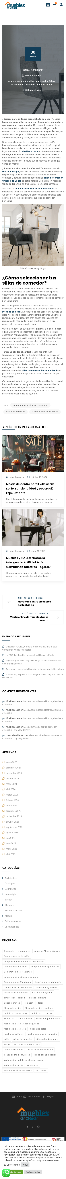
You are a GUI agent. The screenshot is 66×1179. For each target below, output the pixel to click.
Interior (8, 899)
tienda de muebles (13, 1049)
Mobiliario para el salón (48, 1018)
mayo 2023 (11, 849)
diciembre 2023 (13, 811)
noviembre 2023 (14, 816)
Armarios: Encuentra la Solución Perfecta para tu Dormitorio (35, 669)
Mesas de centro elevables (39, 1008)
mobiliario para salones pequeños (21, 1024)
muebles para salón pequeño (42, 1034)
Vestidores (32, 1065)
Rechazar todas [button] (33, 1172)
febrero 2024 (12, 800)
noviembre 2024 (14, 773)
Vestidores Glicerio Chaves (18, 1070)
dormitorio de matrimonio (48, 982)
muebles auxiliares (13, 1034)
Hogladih (28, 1003)
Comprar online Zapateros (17, 982)
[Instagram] (38, 1126)
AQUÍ (56, 1154)
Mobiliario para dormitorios (18, 1018)
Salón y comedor (33, 70)
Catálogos (10, 883)
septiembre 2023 (14, 827)
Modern (8, 916)
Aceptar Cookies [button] (13, 1172)
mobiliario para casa (41, 1013)
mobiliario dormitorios (15, 1013)
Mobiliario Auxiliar (13, 910)
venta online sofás (13, 1065)
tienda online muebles (45, 1055)
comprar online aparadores (45, 966)
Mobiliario (9, 905)
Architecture (11, 878)
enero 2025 (11, 762)
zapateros (41, 1070)
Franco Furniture (37, 998)
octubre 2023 (12, 822)
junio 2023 (11, 843)
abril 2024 (11, 789)
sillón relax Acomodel (47, 1039)
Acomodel (9, 951)
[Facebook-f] (27, 1126)
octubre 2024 (12, 778)
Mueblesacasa (33, 75)
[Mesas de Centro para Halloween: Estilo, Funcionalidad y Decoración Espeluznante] (33, 453)
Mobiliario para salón (15, 1029)
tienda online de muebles (17, 1055)
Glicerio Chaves (12, 1003)
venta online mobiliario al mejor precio (24, 1060)
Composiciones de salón (17, 956)
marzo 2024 (12, 795)
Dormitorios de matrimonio (18, 987)
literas (40, 1003)
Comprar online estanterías (18, 972)
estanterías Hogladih (14, 998)
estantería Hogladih (42, 992)
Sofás (7, 1044)
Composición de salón (15, 966)
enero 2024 (11, 805)
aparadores (24, 951)
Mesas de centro (12, 1008)
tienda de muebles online (38, 84)
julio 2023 (10, 838)
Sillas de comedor (15, 412)
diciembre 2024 (13, 767)
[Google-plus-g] (33, 1126)
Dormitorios (10, 889)
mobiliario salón (38, 1029)
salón (7, 1039)
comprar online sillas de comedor (29, 81)
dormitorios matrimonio (16, 992)
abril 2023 (11, 854)
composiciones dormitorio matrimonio (24, 961)
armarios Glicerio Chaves (47, 951)
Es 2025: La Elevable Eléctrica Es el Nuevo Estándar (30, 655)
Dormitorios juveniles (47, 987)
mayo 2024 (11, 784)
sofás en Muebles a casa (27, 1044)
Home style (10, 894)
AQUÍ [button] (25, 1165)
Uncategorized (12, 927)
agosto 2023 (12, 832)
